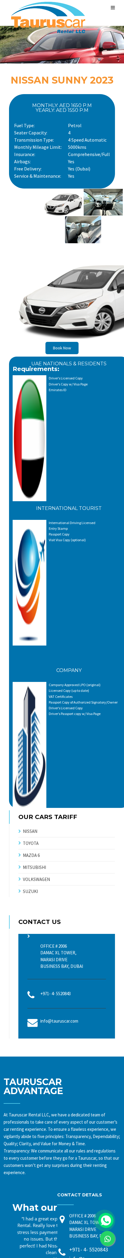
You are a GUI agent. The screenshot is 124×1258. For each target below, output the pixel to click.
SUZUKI (30, 891)
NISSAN (30, 831)
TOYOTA (31, 843)
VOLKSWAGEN (36, 879)
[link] (107, 1238)
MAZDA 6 (31, 855)
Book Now (62, 348)
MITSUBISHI (34, 867)
